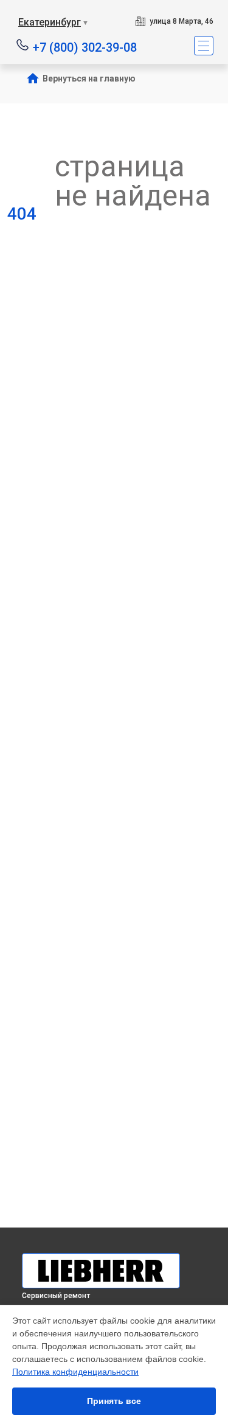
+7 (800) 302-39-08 (85, 46)
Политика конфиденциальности (75, 1372)
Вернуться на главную (89, 78)
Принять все (114, 1401)
